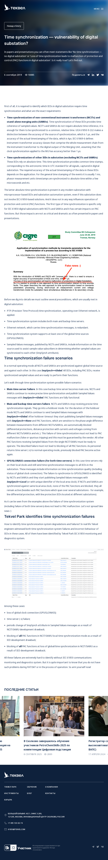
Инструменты (11, 793)
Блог (29, 793)
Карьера (8, 799)
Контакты (50, 793)
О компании (51, 787)
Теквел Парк (10, 787)
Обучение (32, 787)
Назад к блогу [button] (14, 25)
